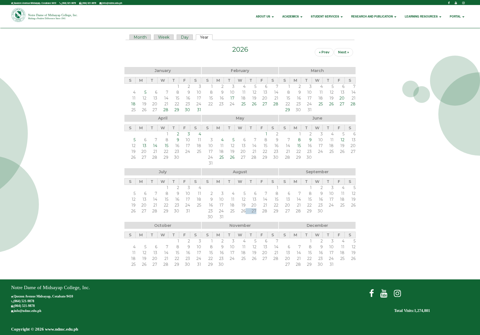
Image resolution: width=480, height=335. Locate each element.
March (317, 70)
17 (232, 98)
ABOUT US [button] (263, 16)
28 (165, 109)
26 (254, 103)
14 (155, 145)
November (240, 225)
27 (264, 103)
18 (133, 103)
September (317, 171)
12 (342, 139)
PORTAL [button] (456, 16)
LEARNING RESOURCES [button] (422, 16)
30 (187, 109)
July (163, 171)
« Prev (324, 52)
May (240, 118)
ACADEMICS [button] (291, 16)
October (162, 225)
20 (341, 98)
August (240, 171)
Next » (343, 52)
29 (176, 109)
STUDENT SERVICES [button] (325, 16)
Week (163, 37)
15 (166, 145)
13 (144, 145)
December (317, 225)
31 (199, 109)
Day (185, 37)
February (240, 70)
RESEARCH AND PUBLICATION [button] (372, 16)
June (317, 118)
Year (206, 37)
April (163, 118)
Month (140, 37)
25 (243, 103)
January (163, 70)
